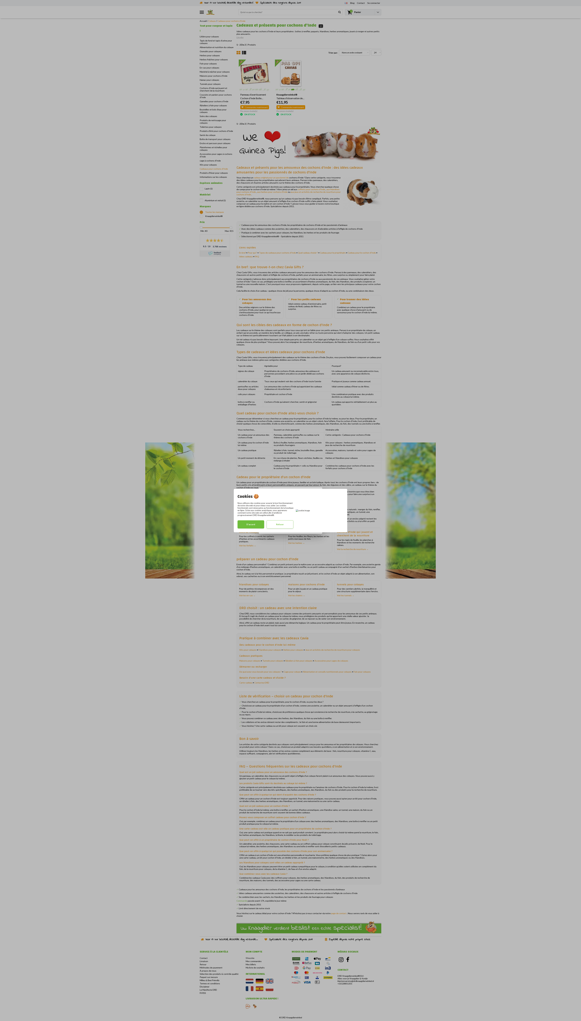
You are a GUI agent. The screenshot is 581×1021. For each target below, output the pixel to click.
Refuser (280, 524)
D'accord (250, 524)
